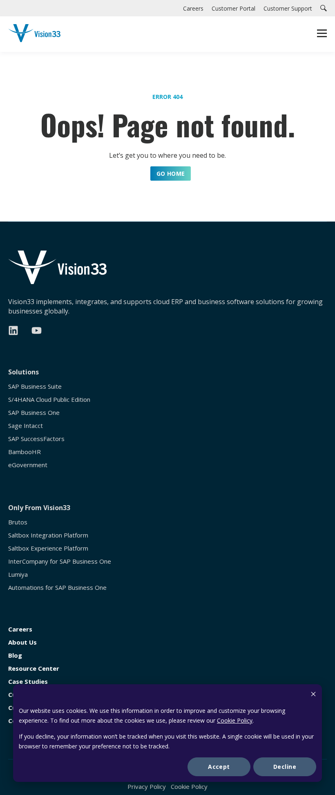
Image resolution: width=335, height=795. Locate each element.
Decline (284, 766)
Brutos (17, 522)
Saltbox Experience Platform (48, 548)
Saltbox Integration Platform (48, 535)
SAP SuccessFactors (36, 438)
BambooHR (24, 451)
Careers (20, 629)
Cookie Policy (234, 720)
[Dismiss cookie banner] (313, 695)
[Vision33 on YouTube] (36, 330)
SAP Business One (34, 412)
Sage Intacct (25, 425)
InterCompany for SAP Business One (59, 561)
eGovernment (27, 464)
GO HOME (170, 173)
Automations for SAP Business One (57, 587)
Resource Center (33, 668)
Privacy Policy (146, 786)
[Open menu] (322, 34)
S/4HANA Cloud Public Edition (49, 399)
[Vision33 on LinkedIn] (13, 330)
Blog (15, 655)
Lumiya (18, 574)
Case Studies (28, 681)
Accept (219, 766)
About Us (22, 642)
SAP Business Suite (35, 386)
